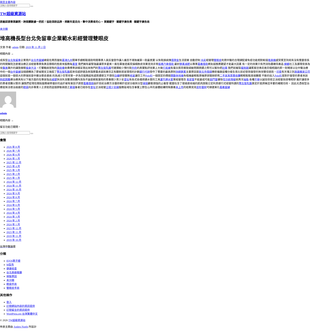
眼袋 (25, 87)
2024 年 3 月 (13, 216)
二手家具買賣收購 (230, 75)
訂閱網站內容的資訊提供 (20, 306)
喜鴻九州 (67, 60)
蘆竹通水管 (166, 79)
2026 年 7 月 (13, 151)
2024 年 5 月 (13, 209)
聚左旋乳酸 (104, 68)
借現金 (175, 60)
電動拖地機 (177, 75)
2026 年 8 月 (13, 147)
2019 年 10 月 (13, 240)
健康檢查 (11, 268)
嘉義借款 (203, 64)
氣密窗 (190, 79)
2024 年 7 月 (13, 201)
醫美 (5, 68)
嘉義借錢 (88, 83)
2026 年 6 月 (13, 154)
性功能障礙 (229, 79)
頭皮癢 (61, 68)
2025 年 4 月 (13, 166)
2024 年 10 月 (13, 189)
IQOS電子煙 (13, 260)
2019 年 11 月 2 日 (36, 47)
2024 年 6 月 (13, 205)
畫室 (75, 64)
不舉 (257, 79)
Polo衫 (149, 75)
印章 (279, 71)
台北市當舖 (37, 60)
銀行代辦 (145, 71)
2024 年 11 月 (13, 185)
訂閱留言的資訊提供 (18, 310)
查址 (126, 79)
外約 (134, 68)
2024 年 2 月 (13, 220)
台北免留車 (14, 60)
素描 (72, 87)
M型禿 (10, 264)
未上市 (179, 87)
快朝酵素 (181, 71)
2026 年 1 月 (13, 158)
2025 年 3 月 (13, 170)
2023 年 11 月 (13, 232)
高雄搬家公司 (302, 71)
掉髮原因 (11, 276)
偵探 (145, 83)
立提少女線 (112, 87)
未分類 (4, 29)
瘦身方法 (31, 68)
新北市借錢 (205, 71)
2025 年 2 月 (13, 174)
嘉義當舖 (225, 87)
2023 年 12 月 (13, 228)
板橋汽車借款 (166, 64)
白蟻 (116, 75)
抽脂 (246, 79)
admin (15, 47)
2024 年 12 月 (13, 182)
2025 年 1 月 (13, 178)
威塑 (54, 79)
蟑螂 (286, 64)
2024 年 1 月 (13, 224)
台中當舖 (15, 71)
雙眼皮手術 (12, 288)
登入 (9, 302)
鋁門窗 (214, 79)
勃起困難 (5, 79)
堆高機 (272, 60)
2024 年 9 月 (13, 193)
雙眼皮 (218, 60)
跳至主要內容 (8, 2)
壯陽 (224, 68)
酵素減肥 (185, 64)
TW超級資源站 (13, 14)
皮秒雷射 (201, 87)
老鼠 (132, 75)
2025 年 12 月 (13, 162)
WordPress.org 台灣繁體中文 (22, 313)
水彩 (203, 60)
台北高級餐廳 (14, 272)
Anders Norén (21, 326)
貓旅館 (245, 68)
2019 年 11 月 (13, 236)
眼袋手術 (11, 284)
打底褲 (166, 68)
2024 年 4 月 (13, 213)
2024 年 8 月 (13, 197)
